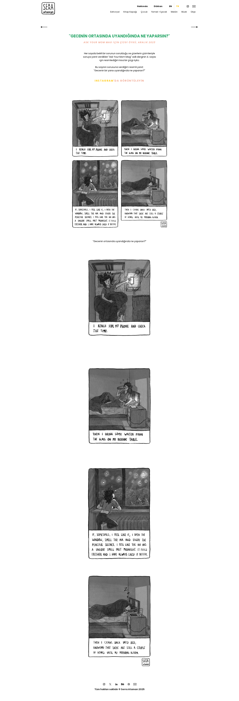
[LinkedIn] (116, 684)
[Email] (194, 6)
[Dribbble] (128, 684)
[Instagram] (187, 6)
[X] (110, 684)
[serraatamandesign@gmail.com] (134, 684)
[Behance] (122, 684)
